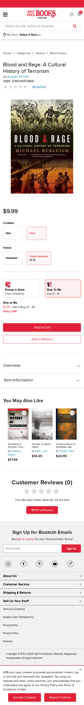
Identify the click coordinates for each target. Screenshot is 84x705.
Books (7, 53)
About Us (10, 576)
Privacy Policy (10, 633)
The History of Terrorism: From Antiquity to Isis (15, 445)
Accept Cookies (24, 697)
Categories (23, 53)
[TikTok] (70, 564)
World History (58, 53)
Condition (8, 223)
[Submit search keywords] (76, 26)
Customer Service (16, 584)
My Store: (12, 34)
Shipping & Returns (17, 593)
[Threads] (39, 564)
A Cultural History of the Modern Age (65, 445)
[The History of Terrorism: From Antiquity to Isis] (18, 424)
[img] (15, 86)
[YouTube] (55, 564)
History (40, 53)
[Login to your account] (71, 14)
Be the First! (39, 86)
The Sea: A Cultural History (41, 445)
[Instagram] (8, 564)
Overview (11, 365)
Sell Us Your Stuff (16, 601)
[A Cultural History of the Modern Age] (66, 424)
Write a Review (42, 510)
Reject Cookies (60, 697)
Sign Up (71, 548)
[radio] (13, 233)
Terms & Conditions (14, 609)
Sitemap (7, 641)
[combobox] (42, 26)
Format (7, 248)
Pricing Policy (10, 625)
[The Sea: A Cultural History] (42, 424)
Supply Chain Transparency (18, 617)
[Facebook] (23, 564)
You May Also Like (23, 401)
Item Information (18, 380)
